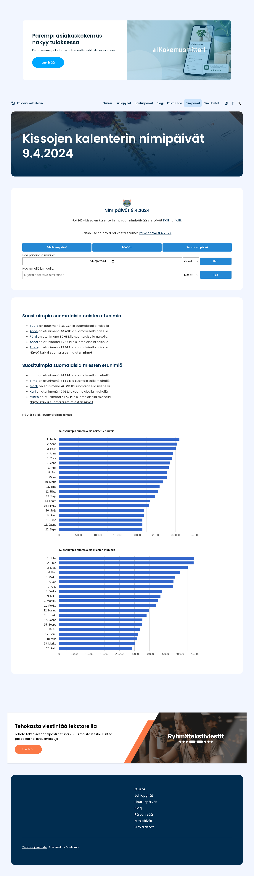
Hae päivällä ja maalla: (38, 255)
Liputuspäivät (144, 103)
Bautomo (72, 847)
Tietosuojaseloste (34, 847)
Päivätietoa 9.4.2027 (155, 233)
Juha (34, 375)
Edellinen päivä (57, 247)
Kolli (177, 220)
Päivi (33, 336)
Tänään (127, 247)
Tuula (34, 326)
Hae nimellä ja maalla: (38, 268)
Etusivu (107, 103)
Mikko (34, 397)
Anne (34, 331)
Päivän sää (174, 103)
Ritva (34, 347)
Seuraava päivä (197, 247)
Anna (34, 342)
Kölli (166, 220)
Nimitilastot (211, 103)
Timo (34, 381)
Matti (34, 386)
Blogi (160, 103)
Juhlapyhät (123, 103)
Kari (33, 391)
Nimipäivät (193, 103)
